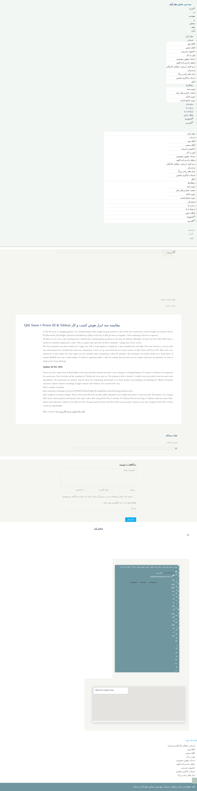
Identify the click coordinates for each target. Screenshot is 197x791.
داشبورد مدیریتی (188, 51)
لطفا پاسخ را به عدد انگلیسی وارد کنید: (119, 503)
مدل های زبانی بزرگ (186, 74)
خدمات (190, 40)
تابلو (193, 81)
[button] (149, 128)
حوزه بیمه (191, 89)
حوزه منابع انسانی (187, 100)
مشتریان (189, 104)
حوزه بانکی (190, 96)
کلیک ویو (191, 44)
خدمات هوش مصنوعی (185, 59)
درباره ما (189, 108)
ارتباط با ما (188, 111)
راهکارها (189, 85)
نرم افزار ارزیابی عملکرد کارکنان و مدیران (181, 68)
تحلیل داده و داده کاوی (185, 63)
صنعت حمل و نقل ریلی (185, 93)
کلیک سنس (190, 47)
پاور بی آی (191, 55)
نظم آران (189, 36)
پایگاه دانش (188, 115)
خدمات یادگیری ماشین (185, 78)
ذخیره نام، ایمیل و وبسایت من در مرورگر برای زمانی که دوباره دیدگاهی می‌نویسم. (97, 496)
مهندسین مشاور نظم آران (180, 4)
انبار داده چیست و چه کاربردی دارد (70, 411)
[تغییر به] (189, 119)
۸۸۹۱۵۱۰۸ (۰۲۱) (169, 573)
